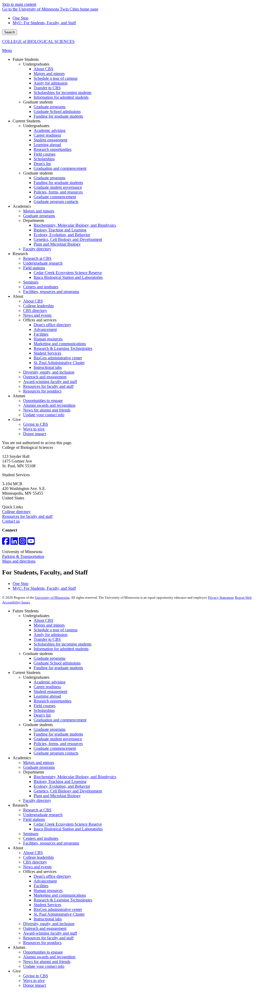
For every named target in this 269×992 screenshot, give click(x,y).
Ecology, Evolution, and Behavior (62, 786)
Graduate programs (49, 658)
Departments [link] (33, 220)
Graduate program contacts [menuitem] (56, 201)
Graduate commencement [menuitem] (55, 197)
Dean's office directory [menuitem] (52, 325)
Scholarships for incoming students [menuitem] (62, 92)
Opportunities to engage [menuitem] (43, 400)
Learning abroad (47, 696)
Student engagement (50, 691)
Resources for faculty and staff (27, 516)
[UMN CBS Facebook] (5, 542)
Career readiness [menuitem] (47, 135)
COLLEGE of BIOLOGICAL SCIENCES (38, 41)
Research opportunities (52, 701)
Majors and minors (49, 625)
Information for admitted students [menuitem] (61, 97)
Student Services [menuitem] (47, 353)
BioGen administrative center (58, 909)
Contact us (11, 521)
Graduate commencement (55, 748)
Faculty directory (37, 800)
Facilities (41, 886)
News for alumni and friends (46, 961)
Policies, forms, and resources (58, 743)
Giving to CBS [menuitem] (35, 424)
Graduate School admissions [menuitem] (57, 111)
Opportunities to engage (43, 952)
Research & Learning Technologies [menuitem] (63, 348)
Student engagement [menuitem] (50, 140)
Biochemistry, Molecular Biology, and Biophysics (75, 777)
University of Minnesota (52, 597)
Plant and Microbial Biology (57, 795)
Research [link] (20, 253)
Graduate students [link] (38, 102)
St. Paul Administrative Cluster (59, 914)
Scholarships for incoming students (62, 644)
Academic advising (49, 682)
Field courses (44, 705)
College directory (16, 511)
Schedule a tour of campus (55, 630)
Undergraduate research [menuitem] (43, 263)
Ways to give (34, 980)
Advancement (45, 881)
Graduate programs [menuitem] (49, 107)
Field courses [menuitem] (44, 154)
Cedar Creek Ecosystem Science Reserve (68, 824)
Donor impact (34, 985)
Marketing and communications (60, 895)
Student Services (47, 904)
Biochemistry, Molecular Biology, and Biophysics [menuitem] (75, 225)
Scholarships (44, 710)
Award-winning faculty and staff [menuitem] (50, 381)
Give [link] (17, 419)
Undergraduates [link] (36, 64)
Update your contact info (43, 966)
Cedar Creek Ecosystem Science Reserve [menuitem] (68, 272)
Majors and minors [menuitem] (49, 73)
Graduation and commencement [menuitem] (60, 168)
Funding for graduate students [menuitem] (58, 116)
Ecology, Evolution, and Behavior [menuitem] (62, 234)
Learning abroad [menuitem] (47, 144)
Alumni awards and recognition (49, 957)
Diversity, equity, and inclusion (48, 923)
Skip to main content (19, 4)
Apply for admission (51, 634)
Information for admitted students (61, 649)
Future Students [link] (26, 59)
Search (9, 32)
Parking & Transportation (23, 556)
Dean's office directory (52, 876)
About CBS (43, 620)
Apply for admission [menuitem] (51, 83)
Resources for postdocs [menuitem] (42, 391)
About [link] (18, 296)
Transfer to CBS (47, 639)
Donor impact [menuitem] (34, 433)
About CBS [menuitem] (43, 69)
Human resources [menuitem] (48, 339)
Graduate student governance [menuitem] (58, 187)
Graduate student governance (58, 739)
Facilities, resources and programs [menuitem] (51, 291)
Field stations (34, 819)
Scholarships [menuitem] (44, 159)
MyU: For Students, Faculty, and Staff (44, 23)
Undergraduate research (43, 814)
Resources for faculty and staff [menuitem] (48, 386)
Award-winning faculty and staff (50, 933)
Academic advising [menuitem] (49, 130)
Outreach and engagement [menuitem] (44, 377)
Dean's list (42, 715)
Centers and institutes (40, 838)
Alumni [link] (19, 396)
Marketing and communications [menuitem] (60, 343)
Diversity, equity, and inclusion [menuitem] (48, 372)
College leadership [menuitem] (38, 306)
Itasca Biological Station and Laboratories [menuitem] (68, 277)
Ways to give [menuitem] (34, 429)
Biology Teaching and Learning (60, 781)
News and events (37, 867)
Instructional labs (48, 919)
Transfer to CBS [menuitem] (47, 88)
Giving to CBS (35, 976)
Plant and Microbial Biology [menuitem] (57, 244)
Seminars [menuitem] (30, 282)
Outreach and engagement (44, 928)
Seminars (30, 833)
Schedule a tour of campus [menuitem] (55, 78)
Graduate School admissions (57, 663)
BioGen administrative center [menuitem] (58, 358)
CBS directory (35, 862)
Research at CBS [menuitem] (37, 258)
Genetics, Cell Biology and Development (68, 791)
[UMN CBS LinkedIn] (14, 542)
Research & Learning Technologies (63, 900)
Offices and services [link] (39, 320)
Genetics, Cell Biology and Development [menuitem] (68, 239)
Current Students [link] (26, 121)
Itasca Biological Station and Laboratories (68, 829)
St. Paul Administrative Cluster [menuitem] (59, 362)
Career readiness (47, 687)
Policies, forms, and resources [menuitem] (58, 192)
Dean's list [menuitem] (42, 163)
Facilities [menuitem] (41, 334)
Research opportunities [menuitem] (52, 149)
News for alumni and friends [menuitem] (46, 410)
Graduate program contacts (56, 753)
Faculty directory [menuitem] (37, 249)
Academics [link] (22, 206)
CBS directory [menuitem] (35, 310)
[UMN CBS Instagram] (22, 542)
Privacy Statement (221, 597)
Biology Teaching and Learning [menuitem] (60, 230)
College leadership (38, 857)
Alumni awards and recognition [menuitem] (49, 405)
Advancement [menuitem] (45, 329)
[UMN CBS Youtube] (31, 542)
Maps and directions (18, 561)
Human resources (48, 890)
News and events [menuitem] (37, 315)
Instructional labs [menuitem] (48, 367)
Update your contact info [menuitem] (43, 415)
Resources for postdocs (42, 942)
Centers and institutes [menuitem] (40, 287)
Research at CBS (37, 810)
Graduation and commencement (60, 720)
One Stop (20, 18)
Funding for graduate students (58, 668)
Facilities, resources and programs (51, 843)
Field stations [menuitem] (34, 268)
